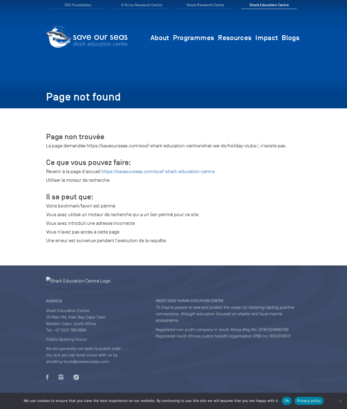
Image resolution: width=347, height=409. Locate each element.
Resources (235, 38)
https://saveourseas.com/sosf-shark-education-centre (158, 171)
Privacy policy (309, 400)
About (159, 38)
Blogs (291, 38)
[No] (340, 401)
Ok (286, 400)
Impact (266, 38)
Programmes (193, 38)
